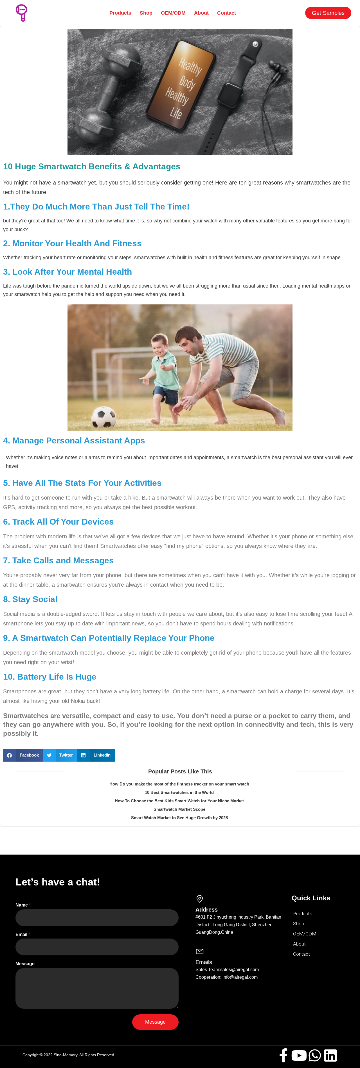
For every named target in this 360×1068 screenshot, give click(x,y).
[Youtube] (299, 1055)
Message (25, 963)
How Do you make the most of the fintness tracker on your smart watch (179, 784)
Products (120, 13)
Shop (146, 13)
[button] (23, 755)
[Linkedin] (330, 1055)
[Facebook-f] (283, 1055)
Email (22, 934)
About (201, 13)
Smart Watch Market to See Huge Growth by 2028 (179, 817)
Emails (203, 962)
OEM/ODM (173, 13)
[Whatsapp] (315, 1055)
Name (23, 905)
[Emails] (199, 951)
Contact (226, 13)
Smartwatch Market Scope (179, 809)
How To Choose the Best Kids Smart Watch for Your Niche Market (179, 800)
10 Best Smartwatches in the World (179, 792)
